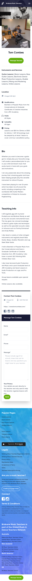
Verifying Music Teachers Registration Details (16, 454)
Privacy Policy (6, 459)
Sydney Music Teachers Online (11, 539)
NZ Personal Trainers (8, 551)
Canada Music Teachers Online (11, 559)
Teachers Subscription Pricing (11, 470)
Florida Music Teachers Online (11, 561)
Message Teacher (16, 60)
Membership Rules (7, 462)
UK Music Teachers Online (10, 570)
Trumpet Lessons (7, 434)
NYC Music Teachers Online (10, 565)
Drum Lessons (6, 420)
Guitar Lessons (6, 417)
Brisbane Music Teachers (14, 3)
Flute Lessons (6, 437)
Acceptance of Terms (8, 465)
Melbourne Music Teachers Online (12, 537)
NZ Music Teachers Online (10, 547)
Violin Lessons (6, 431)
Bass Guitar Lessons (8, 422)
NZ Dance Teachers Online (10, 549)
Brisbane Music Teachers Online (12, 541)
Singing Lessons (7, 425)
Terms (3, 468)
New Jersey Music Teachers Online (12, 563)
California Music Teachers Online (12, 557)
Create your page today (11, 488)
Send (7, 397)
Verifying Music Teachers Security (12, 456)
